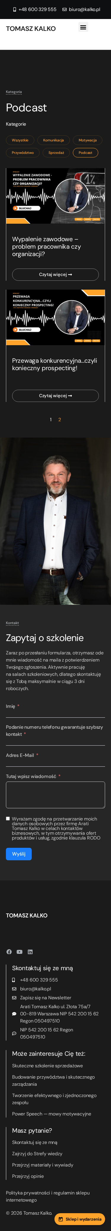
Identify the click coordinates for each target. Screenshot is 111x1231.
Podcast (85, 152)
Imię (10, 706)
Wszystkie (20, 140)
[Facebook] (9, 952)
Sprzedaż (56, 152)
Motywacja (87, 140)
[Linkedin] (30, 952)
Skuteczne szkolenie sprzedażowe (47, 1066)
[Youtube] (19, 952)
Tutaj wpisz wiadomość (31, 776)
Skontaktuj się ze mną (34, 1142)
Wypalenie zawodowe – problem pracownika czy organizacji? (46, 246)
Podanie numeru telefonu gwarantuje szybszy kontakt (54, 730)
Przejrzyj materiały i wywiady (42, 1165)
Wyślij (18, 854)
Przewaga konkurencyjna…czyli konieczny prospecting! (54, 364)
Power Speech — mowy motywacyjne (51, 1114)
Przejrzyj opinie (28, 1176)
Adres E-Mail (20, 755)
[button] (83, 27)
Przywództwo (23, 152)
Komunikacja (53, 140)
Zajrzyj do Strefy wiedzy (37, 1153)
